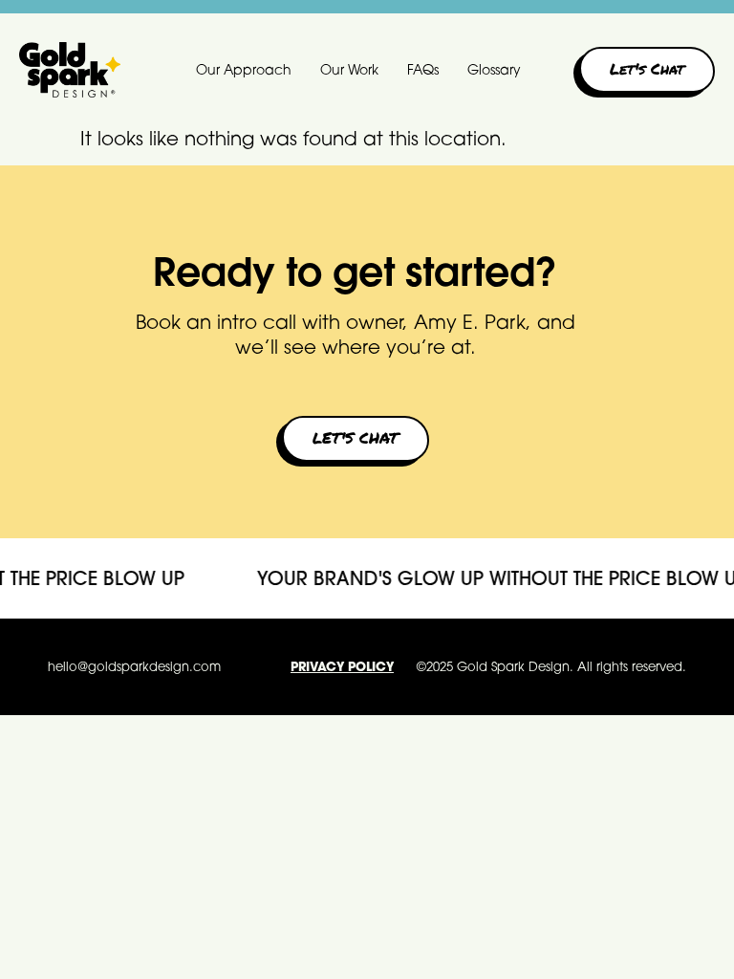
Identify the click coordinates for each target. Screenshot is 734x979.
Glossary (494, 69)
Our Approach (243, 69)
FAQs (423, 69)
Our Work (349, 69)
